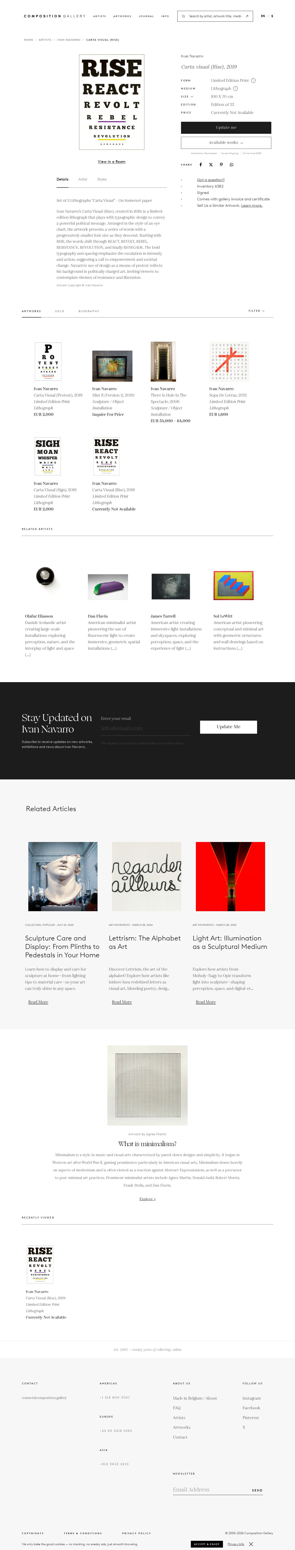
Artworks (122, 16)
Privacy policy (136, 1533)
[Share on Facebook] (200, 164)
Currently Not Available (232, 113)
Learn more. (252, 205)
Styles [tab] (102, 179)
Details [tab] (62, 179)
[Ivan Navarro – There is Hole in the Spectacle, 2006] (171, 362)
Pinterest (251, 1418)
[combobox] (215, 16)
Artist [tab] (82, 179)
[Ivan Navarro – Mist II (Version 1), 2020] (112, 362)
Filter (254, 310)
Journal (146, 16)
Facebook (251, 1408)
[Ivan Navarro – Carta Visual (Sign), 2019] (54, 456)
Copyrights (33, 1533)
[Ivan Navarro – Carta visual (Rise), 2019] (112, 456)
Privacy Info (236, 1544)
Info (165, 16)
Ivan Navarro (69, 39)
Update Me (228, 727)
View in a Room (111, 161)
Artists (99, 16)
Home (28, 39)
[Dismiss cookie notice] (251, 1544)
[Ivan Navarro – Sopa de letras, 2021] (229, 362)
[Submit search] (247, 16)
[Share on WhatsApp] (231, 165)
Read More (38, 1002)
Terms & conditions (83, 1533)
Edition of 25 (222, 105)
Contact (180, 1437)
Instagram (252, 1398)
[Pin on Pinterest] (221, 164)
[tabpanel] (112, 243)
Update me (226, 127)
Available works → (226, 142)
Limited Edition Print (230, 80)
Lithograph (221, 88)
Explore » (147, 1199)
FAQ (177, 1408)
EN (263, 16)
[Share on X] (211, 165)
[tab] (31, 314)
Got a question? (211, 180)
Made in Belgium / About (195, 1398)
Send (257, 1490)
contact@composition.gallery (44, 1398)
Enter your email (116, 718)
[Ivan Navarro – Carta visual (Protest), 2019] (54, 362)
